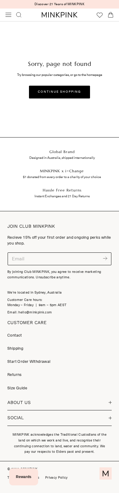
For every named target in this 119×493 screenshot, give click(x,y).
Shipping (15, 348)
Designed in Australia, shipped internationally (62, 157)
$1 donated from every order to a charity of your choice (62, 177)
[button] (8, 15)
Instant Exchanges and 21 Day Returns (62, 196)
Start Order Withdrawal (29, 361)
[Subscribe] (105, 258)
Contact (14, 335)
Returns (14, 374)
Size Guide (17, 388)
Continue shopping (59, 92)
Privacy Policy (56, 477)
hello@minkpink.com (35, 312)
